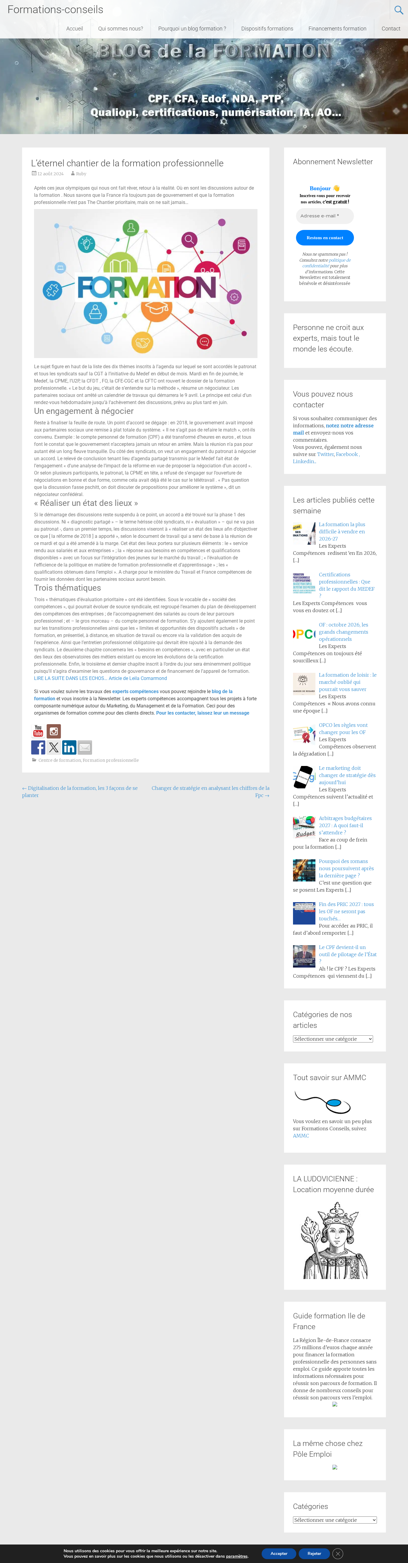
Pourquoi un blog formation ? (192, 28)
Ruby (81, 173)
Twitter (325, 454)
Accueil (74, 28)
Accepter (279, 1553)
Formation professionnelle (111, 760)
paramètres (237, 1556)
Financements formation (337, 28)
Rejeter (314, 1553)
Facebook (347, 454)
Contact (391, 28)
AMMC (301, 1136)
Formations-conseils (55, 9)
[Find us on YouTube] (38, 731)
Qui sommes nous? (120, 28)
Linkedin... (304, 461)
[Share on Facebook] (38, 747)
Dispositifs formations (267, 28)
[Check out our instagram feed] (54, 731)
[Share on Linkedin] (69, 747)
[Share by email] (85, 747)
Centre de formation (60, 760)
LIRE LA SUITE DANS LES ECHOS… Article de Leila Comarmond (100, 678)
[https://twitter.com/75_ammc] (54, 747)
